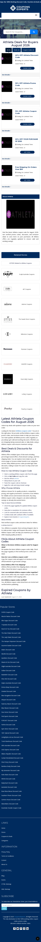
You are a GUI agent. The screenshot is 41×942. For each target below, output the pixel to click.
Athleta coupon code (23, 431)
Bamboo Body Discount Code (10, 766)
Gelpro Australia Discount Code (11, 683)
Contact (3, 860)
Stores (3, 832)
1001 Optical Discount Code (10, 733)
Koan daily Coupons (27, 379)
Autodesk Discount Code (9, 787)
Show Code (27, 68)
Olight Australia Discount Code (10, 666)
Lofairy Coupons (27, 394)
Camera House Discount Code (10, 800)
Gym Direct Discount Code (9, 729)
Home (3, 828)
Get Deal (27, 152)
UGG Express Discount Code (10, 750)
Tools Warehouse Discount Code (11, 741)
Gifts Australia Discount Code (10, 745)
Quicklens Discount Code (9, 658)
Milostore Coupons (27, 334)
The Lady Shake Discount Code (11, 637)
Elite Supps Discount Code (9, 620)
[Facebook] (14, 928)
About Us (4, 864)
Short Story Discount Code (9, 762)
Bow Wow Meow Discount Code (11, 791)
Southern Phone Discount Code (11, 795)
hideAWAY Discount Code (9, 675)
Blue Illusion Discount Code (9, 708)
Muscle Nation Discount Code (10, 616)
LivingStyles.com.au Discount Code (12, 737)
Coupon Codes (28, 50)
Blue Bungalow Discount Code (10, 695)
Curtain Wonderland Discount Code (12, 758)
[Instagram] (24, 928)
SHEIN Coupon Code (7, 612)
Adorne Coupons (27, 304)
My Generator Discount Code (10, 770)
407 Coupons (27, 289)
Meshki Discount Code (8, 654)
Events (3, 880)
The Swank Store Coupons (27, 319)
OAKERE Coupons (26, 364)
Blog (2, 876)
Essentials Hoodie (6, 808)
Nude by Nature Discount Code (11, 704)
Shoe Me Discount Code (8, 679)
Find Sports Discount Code (9, 716)
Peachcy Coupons (26, 409)
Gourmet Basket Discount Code (11, 645)
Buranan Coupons (26, 349)
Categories (4, 840)
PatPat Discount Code (8, 725)
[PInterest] (21, 928)
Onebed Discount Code (8, 691)
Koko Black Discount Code (9, 775)
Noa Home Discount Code (9, 712)
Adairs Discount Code (8, 650)
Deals (16, 50)
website (16, 478)
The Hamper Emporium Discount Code (13, 641)
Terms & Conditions (7, 856)
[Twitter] (17, 928)
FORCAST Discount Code (9, 720)
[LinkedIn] (27, 928)
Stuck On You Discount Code (10, 629)
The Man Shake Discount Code (11, 633)
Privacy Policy (5, 852)
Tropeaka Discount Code (9, 625)
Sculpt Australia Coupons (27, 274)
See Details (6, 75)
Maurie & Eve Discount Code (10, 662)
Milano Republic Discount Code (11, 754)
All (8, 50)
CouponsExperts (24, 517)
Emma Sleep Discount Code (10, 687)
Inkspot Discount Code (8, 700)
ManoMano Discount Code (9, 804)
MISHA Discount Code (8, 779)
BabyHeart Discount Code (9, 783)
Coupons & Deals (6, 836)
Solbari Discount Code (8, 670)
